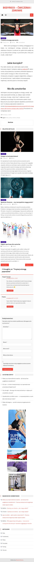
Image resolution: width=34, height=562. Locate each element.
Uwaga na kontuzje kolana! (9, 156)
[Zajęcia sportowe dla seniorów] (17, 230)
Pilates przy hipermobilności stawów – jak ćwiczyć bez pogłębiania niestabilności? (15, 380)
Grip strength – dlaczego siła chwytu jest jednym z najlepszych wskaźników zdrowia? (17, 392)
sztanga (18, 117)
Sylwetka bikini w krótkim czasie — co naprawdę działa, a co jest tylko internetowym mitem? (17, 397)
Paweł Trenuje (6, 277)
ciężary (10, 117)
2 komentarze (21, 42)
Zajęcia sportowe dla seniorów (10, 244)
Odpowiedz (10, 290)
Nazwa (5, 342)
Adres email (6, 348)
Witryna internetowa (8, 355)
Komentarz (6, 327)
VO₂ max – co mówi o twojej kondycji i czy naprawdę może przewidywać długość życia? (16, 386)
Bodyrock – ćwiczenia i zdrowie (17, 9)
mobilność (24, 69)
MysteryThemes (19, 560)
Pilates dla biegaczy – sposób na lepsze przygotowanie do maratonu (16, 403)
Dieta (3, 533)
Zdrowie (4, 550)
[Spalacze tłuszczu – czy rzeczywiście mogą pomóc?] (17, 188)
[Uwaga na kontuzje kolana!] (17, 141)
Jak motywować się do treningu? (6, 265)
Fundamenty (5, 536)
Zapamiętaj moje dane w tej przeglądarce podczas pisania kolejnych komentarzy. (16, 364)
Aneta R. (14, 246)
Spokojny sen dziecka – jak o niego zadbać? (17, 508)
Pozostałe (4, 543)
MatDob (13, 42)
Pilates (4, 540)
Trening (3, 38)
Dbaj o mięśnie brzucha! (29, 265)
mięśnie (14, 117)
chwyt (7, 117)
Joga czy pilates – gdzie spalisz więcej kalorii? (13, 515)
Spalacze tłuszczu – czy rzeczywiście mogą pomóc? (17, 202)
